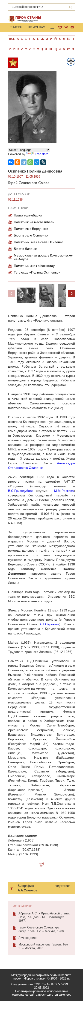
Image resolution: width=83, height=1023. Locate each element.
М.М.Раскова (64, 491)
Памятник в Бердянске (31, 229)
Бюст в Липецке (26, 249)
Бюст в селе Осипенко (31, 235)
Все (12, 39)
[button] (71, 293)
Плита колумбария (28, 215)
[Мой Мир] (36, 162)
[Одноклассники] (17, 162)
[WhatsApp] (30, 162)
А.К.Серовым (49, 624)
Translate (41, 154)
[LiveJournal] (43, 162)
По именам (36, 27)
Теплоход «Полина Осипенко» (37, 272)
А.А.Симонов (27, 890)
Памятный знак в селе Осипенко (38, 242)
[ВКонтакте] (11, 162)
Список (16, 27)
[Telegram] (24, 162)
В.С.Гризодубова (20, 491)
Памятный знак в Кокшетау (34, 266)
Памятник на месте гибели (34, 222)
